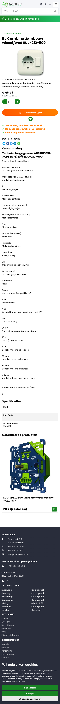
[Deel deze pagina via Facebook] (7, 143)
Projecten (6, 628)
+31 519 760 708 (17, 565)
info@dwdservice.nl (18, 554)
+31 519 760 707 (16, 550)
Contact (6, 618)
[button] (41, 4)
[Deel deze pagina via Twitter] (11, 143)
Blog (4, 631)
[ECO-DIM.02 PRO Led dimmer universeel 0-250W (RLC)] (30, 466)
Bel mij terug (8, 625)
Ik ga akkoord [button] (30, 688)
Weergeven (54, 509)
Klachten (6, 657)
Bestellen (6, 644)
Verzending (7, 650)
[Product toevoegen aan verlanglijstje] (30, 119)
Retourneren (8, 654)
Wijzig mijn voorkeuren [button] (30, 699)
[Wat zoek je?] (55, 11)
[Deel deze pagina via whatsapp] (18, 143)
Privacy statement (11, 635)
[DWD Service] (12, 4)
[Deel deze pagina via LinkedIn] (15, 143)
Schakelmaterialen (12, 33)
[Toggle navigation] (55, 4)
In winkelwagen (32, 112)
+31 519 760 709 (16, 546)
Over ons (6, 621)
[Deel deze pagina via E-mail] (4, 143)
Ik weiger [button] (30, 693)
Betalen (5, 647)
